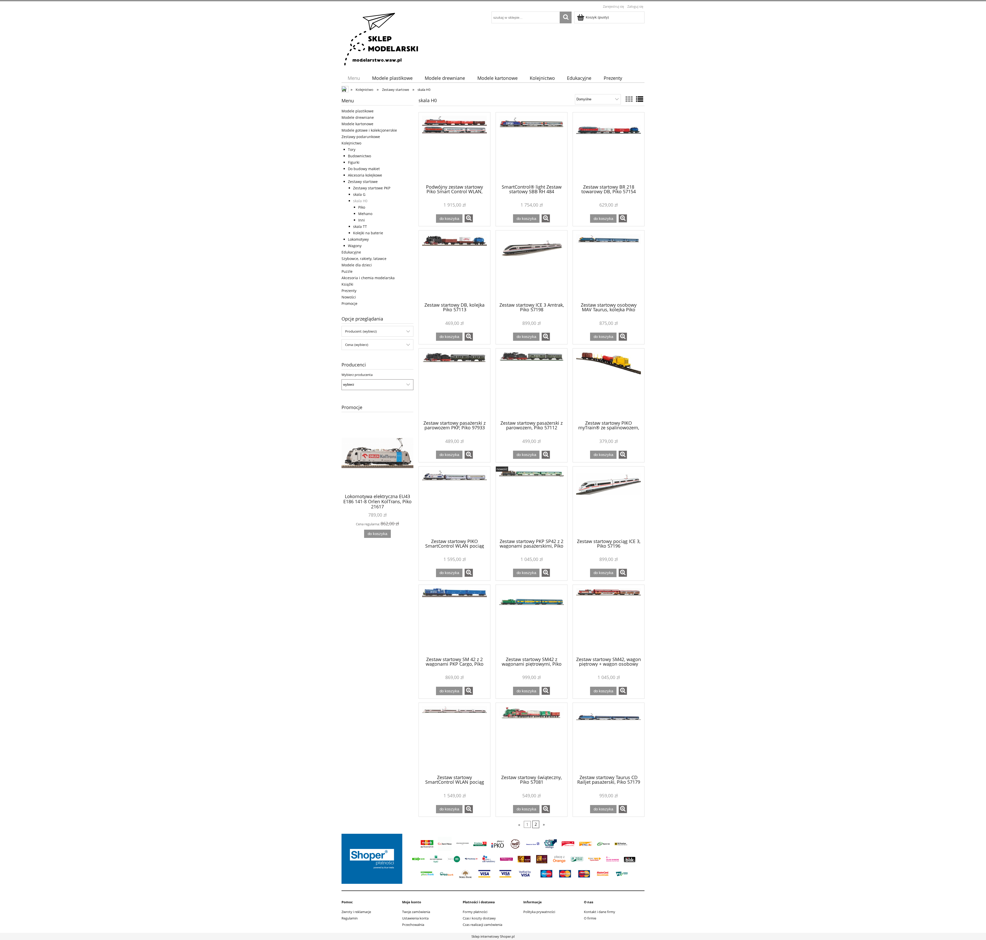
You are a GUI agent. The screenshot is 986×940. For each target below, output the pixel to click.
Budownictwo (359, 155)
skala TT (360, 226)
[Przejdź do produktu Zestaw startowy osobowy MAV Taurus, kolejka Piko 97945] (608, 266)
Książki (347, 284)
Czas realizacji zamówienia (482, 924)
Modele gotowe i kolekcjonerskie (369, 130)
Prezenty (349, 290)
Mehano (365, 213)
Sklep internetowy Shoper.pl (493, 936)
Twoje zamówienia (416, 911)
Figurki (353, 162)
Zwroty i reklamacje (356, 911)
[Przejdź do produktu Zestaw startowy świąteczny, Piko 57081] (531, 738)
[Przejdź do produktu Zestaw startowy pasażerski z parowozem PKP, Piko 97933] (454, 384)
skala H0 (360, 200)
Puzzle (347, 271)
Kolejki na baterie (368, 232)
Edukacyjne (351, 252)
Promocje (349, 303)
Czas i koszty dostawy (479, 918)
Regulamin (350, 918)
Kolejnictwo (351, 143)
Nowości (349, 297)
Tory (351, 149)
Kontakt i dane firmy (599, 911)
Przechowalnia (413, 924)
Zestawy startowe (363, 181)
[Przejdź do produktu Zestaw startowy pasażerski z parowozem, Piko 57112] (531, 384)
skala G (359, 194)
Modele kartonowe (357, 123)
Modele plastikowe (358, 111)
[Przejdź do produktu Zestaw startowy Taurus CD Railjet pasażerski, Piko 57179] (608, 738)
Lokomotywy (358, 239)
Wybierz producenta (357, 374)
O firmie (590, 918)
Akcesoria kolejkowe (365, 175)
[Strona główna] (382, 38)
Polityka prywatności (539, 911)
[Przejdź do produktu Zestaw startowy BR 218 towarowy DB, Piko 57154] (608, 148)
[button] (468, 218)
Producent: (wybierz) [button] (361, 331)
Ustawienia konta (415, 918)
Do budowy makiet (364, 168)
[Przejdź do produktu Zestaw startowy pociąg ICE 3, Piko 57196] (608, 502)
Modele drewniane (358, 117)
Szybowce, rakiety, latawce (364, 258)
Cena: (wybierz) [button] (356, 344)
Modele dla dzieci (357, 265)
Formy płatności (475, 911)
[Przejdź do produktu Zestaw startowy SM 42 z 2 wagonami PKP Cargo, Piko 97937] (454, 620)
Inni (361, 220)
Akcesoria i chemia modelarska (368, 277)
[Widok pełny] (639, 99)
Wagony (355, 245)
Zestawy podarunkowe (361, 136)
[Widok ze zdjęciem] (629, 99)
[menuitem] (354, 78)
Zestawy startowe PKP (371, 188)
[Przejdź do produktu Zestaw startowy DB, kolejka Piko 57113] (454, 266)
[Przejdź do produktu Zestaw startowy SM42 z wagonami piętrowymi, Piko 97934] (531, 620)
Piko (361, 207)
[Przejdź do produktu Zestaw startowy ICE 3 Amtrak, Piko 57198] (531, 266)
